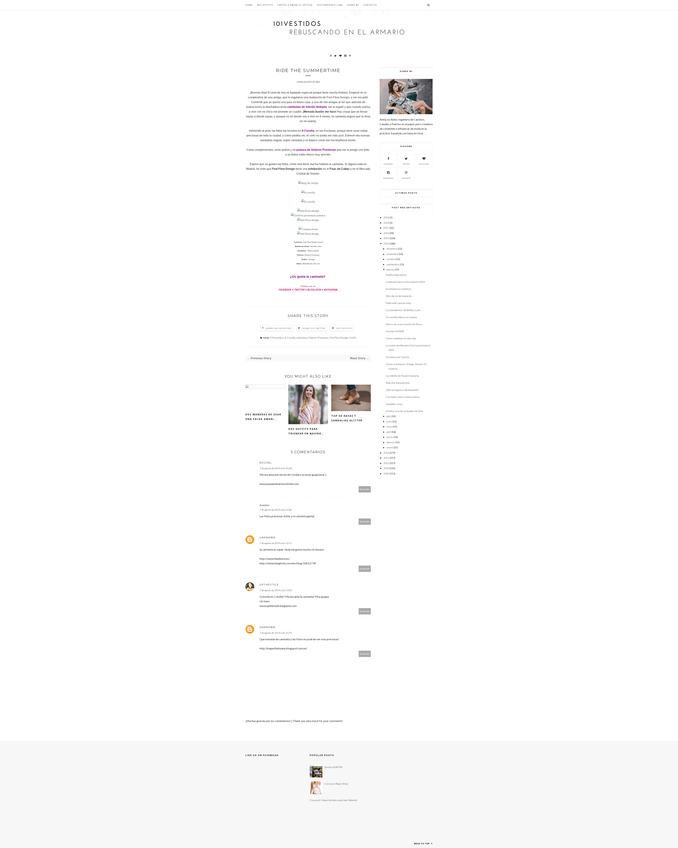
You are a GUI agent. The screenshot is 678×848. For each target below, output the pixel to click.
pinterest (406, 178)
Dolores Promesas (318, 337)
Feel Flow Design (338, 337)
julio (388, 416)
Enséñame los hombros (398, 288)
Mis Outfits (265, 5)
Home (249, 5)
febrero (390, 442)
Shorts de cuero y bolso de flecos (404, 324)
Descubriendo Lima (330, 5)
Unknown (267, 537)
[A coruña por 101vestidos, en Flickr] (308, 192)
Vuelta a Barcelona (396, 274)
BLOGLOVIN (314, 289)
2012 (386, 457)
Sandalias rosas (394, 403)
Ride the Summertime (398, 382)
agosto (390, 269)
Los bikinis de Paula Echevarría (402, 375)
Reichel (266, 462)
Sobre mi (353, 5)
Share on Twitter (313, 328)
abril (388, 431)
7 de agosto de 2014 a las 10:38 (276, 468)
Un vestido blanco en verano (401, 317)
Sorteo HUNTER (333, 767)
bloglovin (424, 164)
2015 (386, 238)
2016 (386, 233)
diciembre (391, 248)
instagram (388, 178)
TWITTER (299, 289)
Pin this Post (344, 328)
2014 (386, 243)
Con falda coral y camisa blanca (402, 396)
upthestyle (269, 584)
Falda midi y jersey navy (398, 302)
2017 (386, 227)
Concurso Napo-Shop (336, 783)
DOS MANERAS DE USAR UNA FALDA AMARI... (263, 417)
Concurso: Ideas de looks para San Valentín (333, 800)
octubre (390, 259)
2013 (386, 452)
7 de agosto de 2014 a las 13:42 (276, 590)
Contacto (370, 5)
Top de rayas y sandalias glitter (346, 418)
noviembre (392, 253)
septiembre (392, 264)
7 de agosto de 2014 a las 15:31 (276, 632)
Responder (365, 489)
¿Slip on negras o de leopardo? (402, 389)
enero (389, 447)
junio (389, 421)
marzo (389, 436)
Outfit (352, 337)
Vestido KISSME (395, 331)
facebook (388, 164)
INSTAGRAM (330, 289)
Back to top (422, 843)
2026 (386, 217)
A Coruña (290, 337)
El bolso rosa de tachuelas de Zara (404, 411)
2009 (386, 473)
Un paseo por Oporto (397, 357)
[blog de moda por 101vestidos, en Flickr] (308, 183)
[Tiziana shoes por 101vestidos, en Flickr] (308, 229)
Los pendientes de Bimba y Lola (403, 310)
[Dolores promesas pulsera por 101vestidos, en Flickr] (308, 215)
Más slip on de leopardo (399, 295)
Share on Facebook (278, 328)
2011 (386, 463)
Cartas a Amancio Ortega (295, 5)
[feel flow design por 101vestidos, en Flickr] (308, 210)
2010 (386, 468)
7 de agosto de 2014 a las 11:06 (276, 509)
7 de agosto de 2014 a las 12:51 (276, 543)
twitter (406, 164)
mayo (389, 426)
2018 (386, 222)
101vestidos (277, 337)
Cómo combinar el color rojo (401, 338)
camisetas (301, 337)
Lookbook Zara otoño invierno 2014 (405, 281)
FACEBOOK (285, 289)
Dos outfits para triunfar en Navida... (306, 431)
